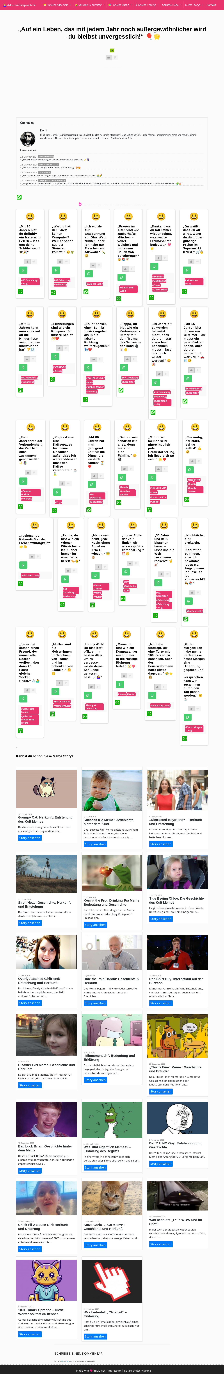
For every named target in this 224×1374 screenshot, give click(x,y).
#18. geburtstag (162, 392)
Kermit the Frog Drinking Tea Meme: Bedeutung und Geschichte (112, 902)
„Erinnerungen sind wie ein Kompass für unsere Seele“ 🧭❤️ (62, 331)
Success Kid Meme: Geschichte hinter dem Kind (108, 822)
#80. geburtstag (29, 377)
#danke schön (159, 289)
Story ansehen (29, 838)
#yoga (58, 502)
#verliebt (154, 501)
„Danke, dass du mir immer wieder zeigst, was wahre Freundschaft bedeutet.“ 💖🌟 (161, 237)
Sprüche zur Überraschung (48, 164)
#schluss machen (95, 386)
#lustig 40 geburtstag (91, 707)
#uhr (126, 581)
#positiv (192, 484)
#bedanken (158, 276)
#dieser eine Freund (27, 710)
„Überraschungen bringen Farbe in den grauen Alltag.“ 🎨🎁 (51, 167)
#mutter (97, 596)
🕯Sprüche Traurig (146, 5)
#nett (197, 479)
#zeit (126, 590)
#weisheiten (130, 586)
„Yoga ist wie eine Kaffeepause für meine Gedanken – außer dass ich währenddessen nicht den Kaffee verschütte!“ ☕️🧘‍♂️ (65, 456)
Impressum (115, 1370)
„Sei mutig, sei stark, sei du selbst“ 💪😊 (194, 445)
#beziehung (98, 377)
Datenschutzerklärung (137, 1370)
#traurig (57, 371)
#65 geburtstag (62, 280)
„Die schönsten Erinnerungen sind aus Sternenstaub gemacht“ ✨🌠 (55, 159)
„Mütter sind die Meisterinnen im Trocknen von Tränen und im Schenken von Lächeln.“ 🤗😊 (62, 659)
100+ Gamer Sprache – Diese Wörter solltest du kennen (41, 1312)
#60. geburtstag (130, 377)
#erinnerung (59, 366)
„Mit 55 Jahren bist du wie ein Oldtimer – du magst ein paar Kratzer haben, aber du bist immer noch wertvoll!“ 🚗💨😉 (194, 342)
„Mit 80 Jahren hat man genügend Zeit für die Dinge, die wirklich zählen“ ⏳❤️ (96, 452)
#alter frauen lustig (126, 289)
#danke (156, 285)
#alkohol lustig (95, 283)
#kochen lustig (195, 611)
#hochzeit (26, 498)
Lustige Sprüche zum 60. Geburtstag (52, 180)
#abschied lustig (30, 575)
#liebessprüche (158, 497)
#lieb (190, 479)
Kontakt (211, 5)
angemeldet (65, 1361)
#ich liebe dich (158, 487)
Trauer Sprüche (44, 172)
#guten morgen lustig (193, 729)
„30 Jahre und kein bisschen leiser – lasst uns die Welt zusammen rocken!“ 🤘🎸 (164, 550)
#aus (88, 377)
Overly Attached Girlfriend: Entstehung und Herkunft (39, 981)
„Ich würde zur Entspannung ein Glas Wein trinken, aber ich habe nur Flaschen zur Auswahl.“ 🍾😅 (95, 241)
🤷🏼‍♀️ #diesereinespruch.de (19, 5)
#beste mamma (97, 587)
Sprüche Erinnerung (46, 157)
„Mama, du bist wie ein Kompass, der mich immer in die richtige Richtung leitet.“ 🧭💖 (127, 655)
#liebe (153, 492)
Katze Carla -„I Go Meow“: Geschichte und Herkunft (104, 1227)
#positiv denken (192, 490)
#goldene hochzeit (26, 493)
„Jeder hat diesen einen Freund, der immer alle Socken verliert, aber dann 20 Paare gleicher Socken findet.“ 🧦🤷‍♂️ (29, 662)
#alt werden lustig (191, 282)
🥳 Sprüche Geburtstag (88, 5)
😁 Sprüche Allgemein (55, 5)
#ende (89, 382)
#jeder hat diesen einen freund (28, 719)
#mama (97, 592)
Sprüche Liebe (170, 5)
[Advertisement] (107, 91)
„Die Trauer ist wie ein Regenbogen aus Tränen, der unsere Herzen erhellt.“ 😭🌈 (62, 175)
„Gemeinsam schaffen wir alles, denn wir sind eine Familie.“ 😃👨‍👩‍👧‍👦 (128, 448)
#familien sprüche (125, 493)
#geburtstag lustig (160, 402)
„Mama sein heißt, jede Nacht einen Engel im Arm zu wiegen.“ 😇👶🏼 (100, 546)
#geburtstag (60, 284)
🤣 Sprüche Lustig (118, 5)
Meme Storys (192, 5)
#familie (124, 487)
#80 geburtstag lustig (29, 282)
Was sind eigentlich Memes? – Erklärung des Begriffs (107, 1149)
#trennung (92, 391)
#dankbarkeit (159, 280)
